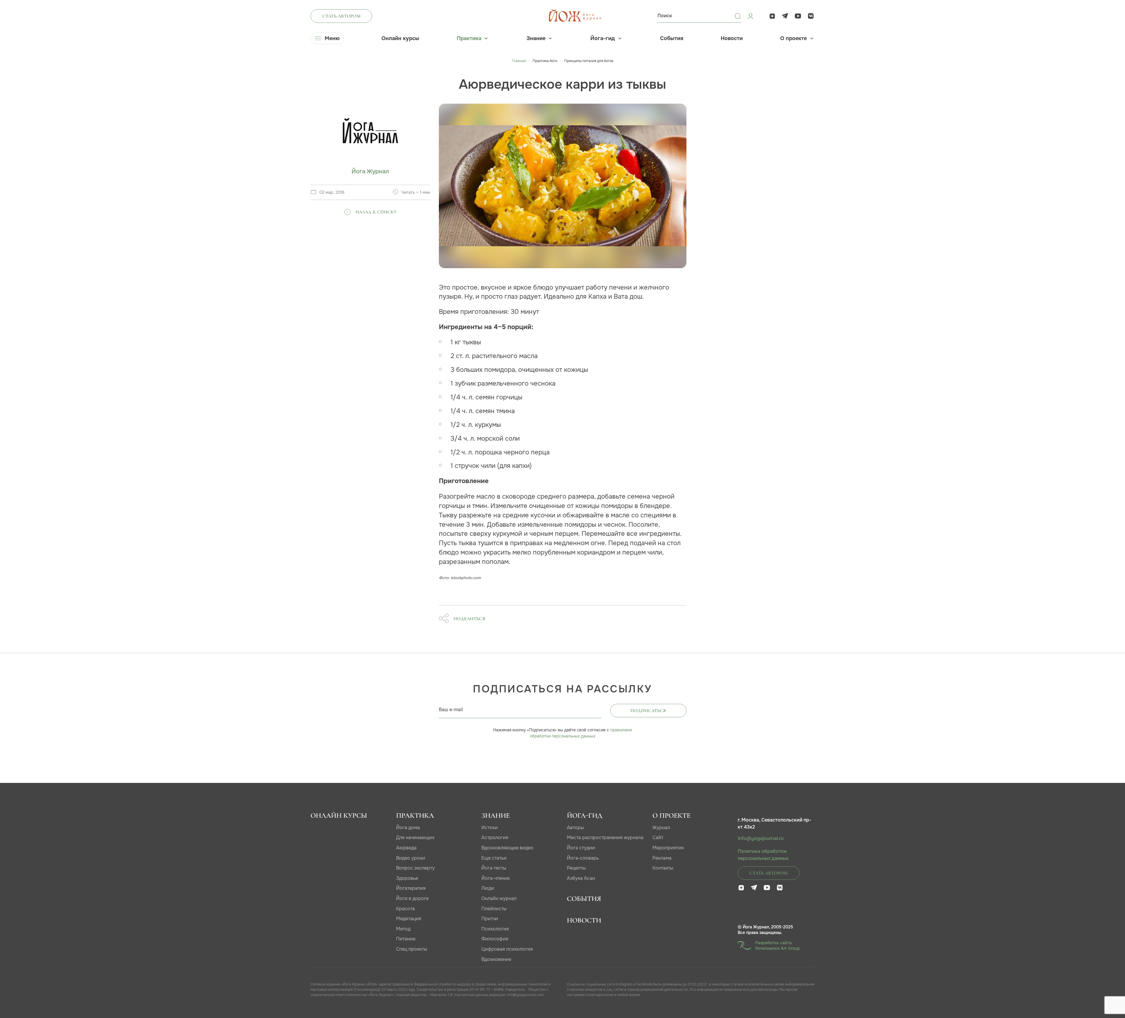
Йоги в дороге (412, 898)
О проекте (793, 38)
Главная (519, 61)
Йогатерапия (411, 888)
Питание (405, 939)
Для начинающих (415, 837)
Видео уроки (410, 858)
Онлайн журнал (499, 898)
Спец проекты (411, 949)
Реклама (661, 858)
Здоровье (407, 878)
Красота (405, 909)
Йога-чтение (495, 878)
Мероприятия (668, 848)
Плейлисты (494, 909)
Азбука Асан (581, 878)
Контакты (662, 868)
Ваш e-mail (451, 709)
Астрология (494, 837)
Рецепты (576, 868)
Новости (732, 38)
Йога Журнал (370, 171)
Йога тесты (493, 868)
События (671, 38)
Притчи (489, 919)
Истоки (489, 827)
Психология (495, 929)
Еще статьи (494, 858)
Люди (487, 888)
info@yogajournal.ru (760, 838)
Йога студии (581, 848)
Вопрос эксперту (415, 868)
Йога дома (408, 827)
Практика (469, 38)
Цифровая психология (507, 949)
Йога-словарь (583, 858)
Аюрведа (406, 848)
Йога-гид (602, 38)
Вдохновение (496, 959)
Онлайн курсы (400, 38)
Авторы (575, 827)
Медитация (408, 919)
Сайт (657, 837)
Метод (403, 929)
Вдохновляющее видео (507, 848)
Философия (494, 939)
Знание (536, 38)
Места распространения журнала (605, 837)
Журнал (661, 827)
